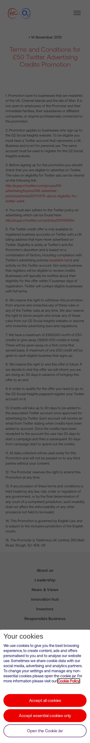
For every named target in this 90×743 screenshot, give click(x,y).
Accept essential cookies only (45, 715)
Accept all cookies (45, 700)
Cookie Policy (69, 681)
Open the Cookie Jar (45, 730)
